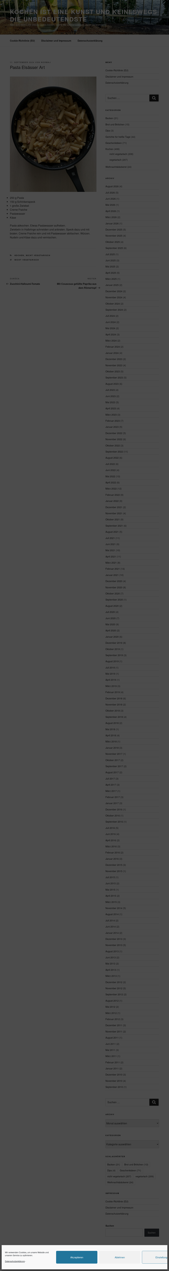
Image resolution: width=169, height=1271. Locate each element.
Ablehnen (120, 1257)
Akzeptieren (76, 1257)
